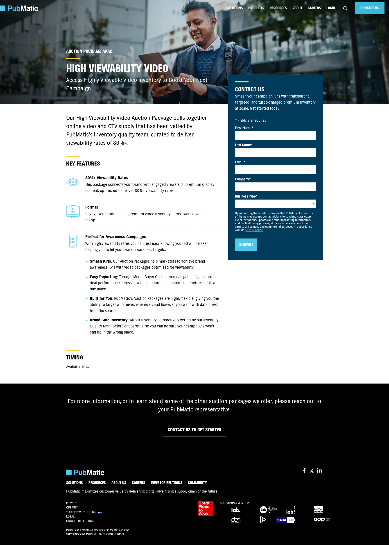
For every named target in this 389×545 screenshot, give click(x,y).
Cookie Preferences (80, 521)
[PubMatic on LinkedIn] (320, 471)
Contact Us (369, 8)
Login (330, 8)
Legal (70, 516)
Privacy (71, 503)
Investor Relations (166, 483)
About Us (118, 483)
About (297, 8)
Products (256, 8)
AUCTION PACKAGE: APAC (89, 52)
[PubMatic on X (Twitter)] (312, 471)
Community (197, 483)
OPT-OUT (71, 507)
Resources (278, 8)
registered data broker (94, 529)
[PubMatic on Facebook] (304, 471)
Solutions (234, 8)
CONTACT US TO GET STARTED (194, 430)
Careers (314, 8)
